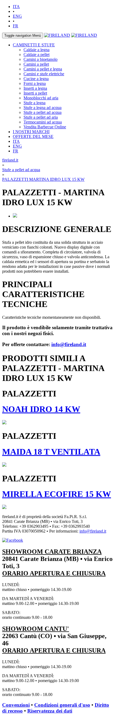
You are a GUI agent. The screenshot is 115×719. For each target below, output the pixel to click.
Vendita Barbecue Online (45, 127)
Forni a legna (35, 83)
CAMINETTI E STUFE (34, 45)
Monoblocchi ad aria (41, 98)
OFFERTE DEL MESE (33, 136)
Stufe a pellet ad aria (41, 117)
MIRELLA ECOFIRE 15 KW (56, 494)
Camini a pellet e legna (43, 69)
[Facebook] (12, 540)
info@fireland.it (68, 344)
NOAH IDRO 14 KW (41, 409)
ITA (16, 6)
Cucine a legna (36, 78)
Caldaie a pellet (36, 54)
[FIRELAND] (57, 35)
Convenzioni (16, 705)
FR (15, 26)
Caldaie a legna (36, 49)
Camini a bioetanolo (40, 59)
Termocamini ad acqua (43, 122)
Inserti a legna (35, 88)
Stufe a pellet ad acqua (43, 112)
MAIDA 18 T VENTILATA (51, 451)
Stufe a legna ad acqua (43, 107)
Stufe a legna (34, 102)
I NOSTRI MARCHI (31, 131)
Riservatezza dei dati (49, 711)
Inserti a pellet (35, 93)
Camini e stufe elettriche (44, 74)
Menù (22, 35)
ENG (17, 16)
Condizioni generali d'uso (62, 705)
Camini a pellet (36, 64)
